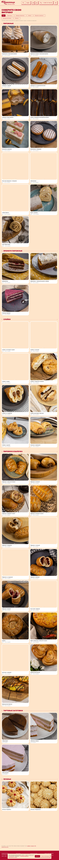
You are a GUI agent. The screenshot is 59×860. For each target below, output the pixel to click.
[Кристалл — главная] (8, 3)
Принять (37, 856)
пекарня (32, 845)
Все (3, 15)
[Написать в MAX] (36, 2)
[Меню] (55, 3)
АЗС (35, 845)
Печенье (17, 18)
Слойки (30, 15)
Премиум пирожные (20, 15)
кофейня (28, 845)
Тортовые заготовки (7, 18)
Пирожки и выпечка (39, 15)
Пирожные (10, 15)
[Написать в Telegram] (33, 2)
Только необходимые (45, 856)
